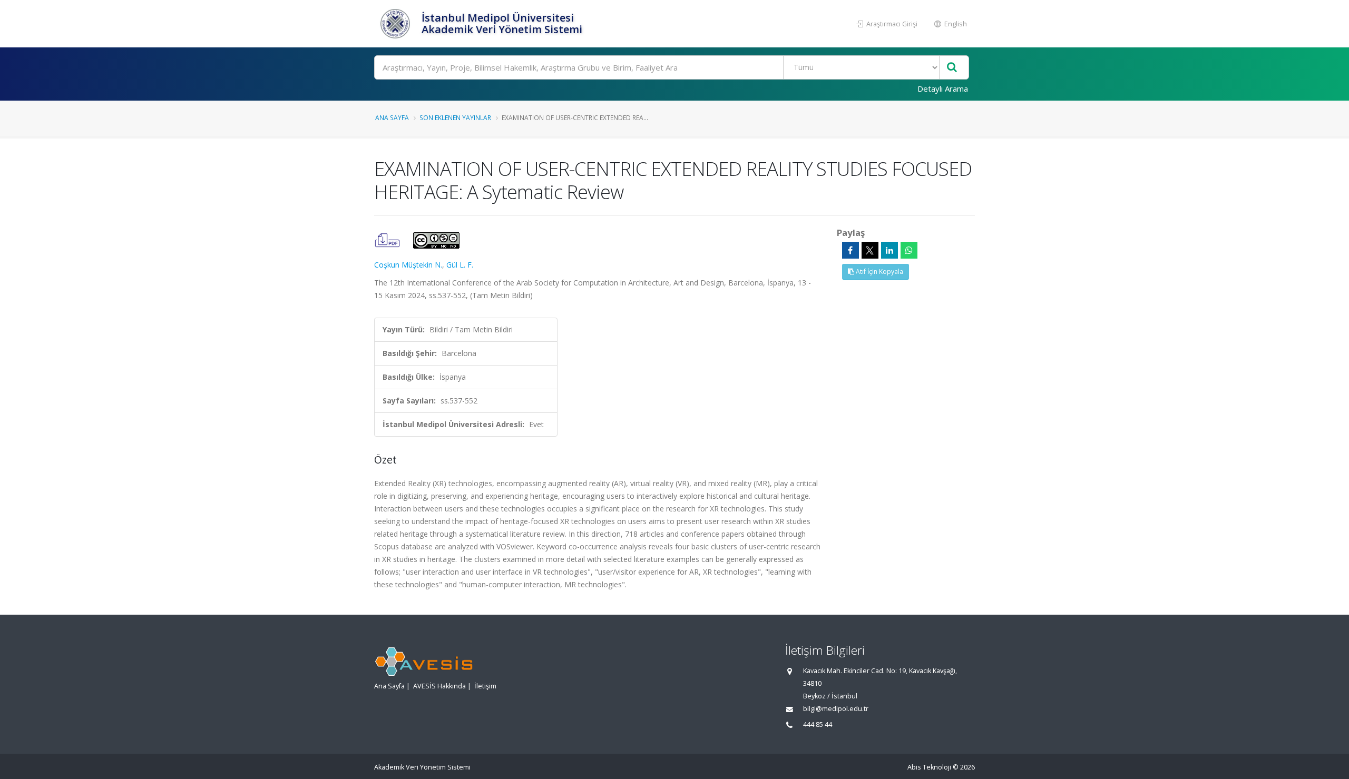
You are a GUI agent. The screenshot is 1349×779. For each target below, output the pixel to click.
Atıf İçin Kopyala (878, 271)
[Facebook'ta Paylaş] (850, 250)
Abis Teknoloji (929, 767)
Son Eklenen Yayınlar (455, 117)
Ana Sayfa (392, 117)
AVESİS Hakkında (439, 686)
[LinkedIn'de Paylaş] (889, 250)
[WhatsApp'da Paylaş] (909, 250)
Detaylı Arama (942, 88)
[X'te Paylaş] (870, 250)
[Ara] (952, 68)
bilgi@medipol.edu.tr (835, 708)
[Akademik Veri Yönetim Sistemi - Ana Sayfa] (396, 23)
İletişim (485, 686)
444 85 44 (817, 724)
